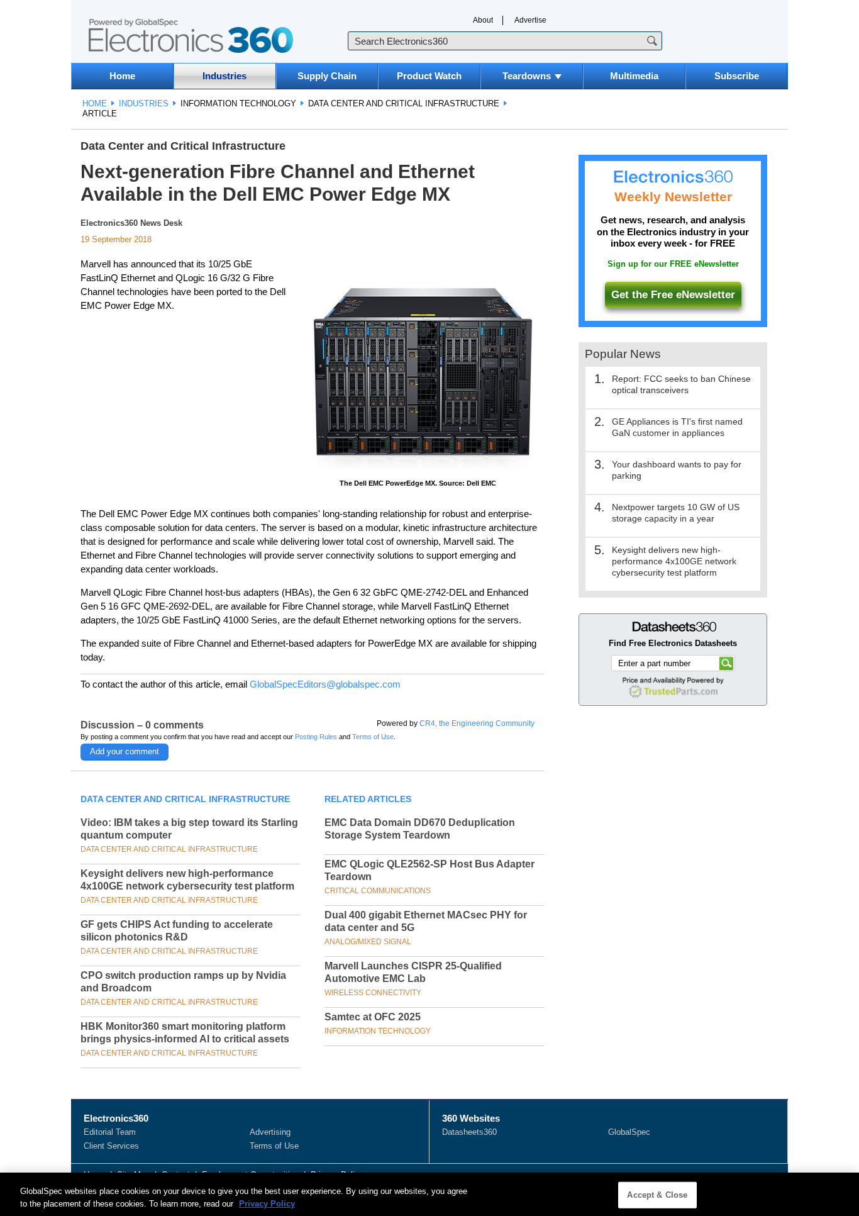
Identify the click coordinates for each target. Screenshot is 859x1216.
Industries (224, 75)
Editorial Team (110, 1132)
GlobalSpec (629, 1132)
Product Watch (429, 75)
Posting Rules (316, 736)
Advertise (530, 20)
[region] (429, 1194)
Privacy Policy (267, 1203)
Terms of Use (373, 736)
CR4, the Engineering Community (477, 723)
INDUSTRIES (144, 103)
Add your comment (124, 751)
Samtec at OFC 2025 (372, 1017)
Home (122, 75)
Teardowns (526, 75)
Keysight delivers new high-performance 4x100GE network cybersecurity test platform (674, 561)
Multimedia (634, 75)
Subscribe (736, 75)
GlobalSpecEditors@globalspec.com (325, 684)
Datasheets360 (469, 1132)
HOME (94, 103)
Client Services (111, 1146)
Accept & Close (657, 1195)
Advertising (270, 1132)
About (483, 20)
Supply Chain (327, 75)
